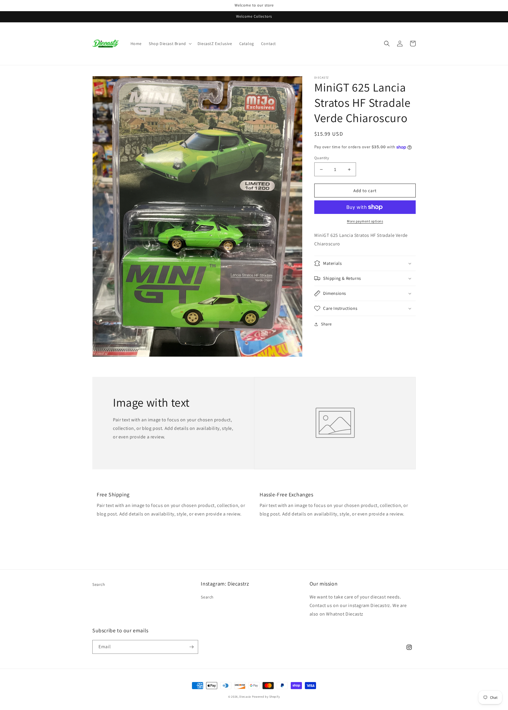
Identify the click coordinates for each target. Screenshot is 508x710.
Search (98, 584)
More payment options (365, 221)
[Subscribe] (191, 647)
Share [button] (326, 324)
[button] (169, 43)
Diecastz (245, 697)
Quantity (321, 157)
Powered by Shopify (266, 697)
